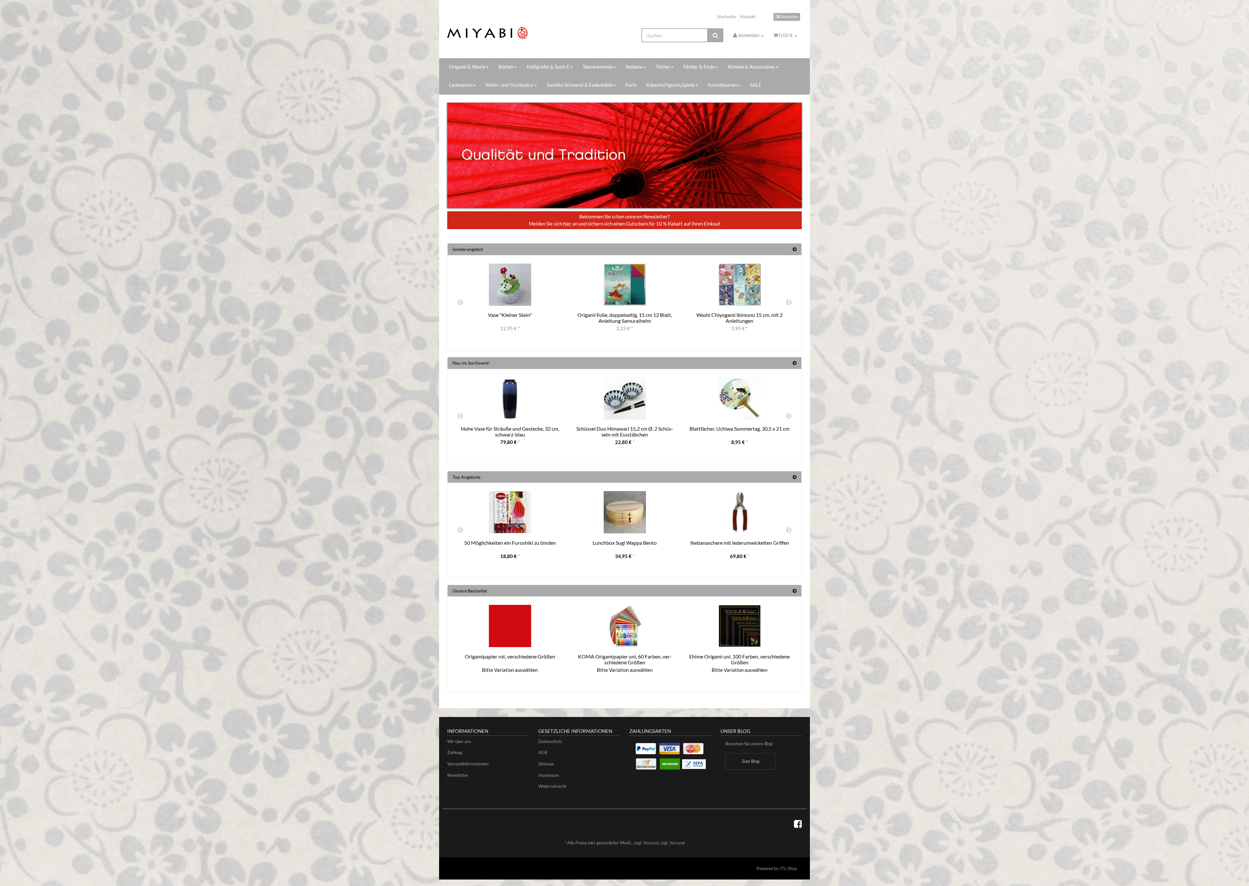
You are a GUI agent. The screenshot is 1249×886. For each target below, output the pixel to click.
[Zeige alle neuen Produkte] (795, 362)
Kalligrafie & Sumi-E (548, 67)
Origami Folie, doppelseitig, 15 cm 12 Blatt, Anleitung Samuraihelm (624, 318)
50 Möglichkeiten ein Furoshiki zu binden (510, 543)
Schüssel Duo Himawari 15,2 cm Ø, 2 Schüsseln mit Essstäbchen (624, 431)
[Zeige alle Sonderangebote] (795, 249)
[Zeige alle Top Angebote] (795, 477)
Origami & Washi (467, 67)
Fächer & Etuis (699, 67)
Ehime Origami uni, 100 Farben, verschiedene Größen (739, 659)
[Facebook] (798, 823)
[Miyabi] (503, 33)
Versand (650, 842)
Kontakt (748, 16)
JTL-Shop (788, 868)
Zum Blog (750, 761)
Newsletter (457, 775)
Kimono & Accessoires (751, 67)
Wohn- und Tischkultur (509, 85)
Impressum (548, 775)
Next (789, 302)
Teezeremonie (597, 67)
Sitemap (546, 763)
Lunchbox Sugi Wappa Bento (625, 543)
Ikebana (634, 67)
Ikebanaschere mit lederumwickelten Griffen (739, 543)
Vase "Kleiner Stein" (510, 315)
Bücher (506, 67)
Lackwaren (460, 85)
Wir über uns (459, 741)
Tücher (663, 67)
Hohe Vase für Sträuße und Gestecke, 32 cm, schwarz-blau (510, 431)
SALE (755, 85)
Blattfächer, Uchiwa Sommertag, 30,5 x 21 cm (739, 428)
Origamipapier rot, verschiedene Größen (510, 656)
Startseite (726, 16)
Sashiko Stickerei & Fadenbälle (579, 85)
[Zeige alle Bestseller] (795, 590)
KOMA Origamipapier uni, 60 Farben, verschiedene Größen (625, 659)
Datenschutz (550, 741)
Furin (631, 85)
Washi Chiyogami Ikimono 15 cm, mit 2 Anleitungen (739, 318)
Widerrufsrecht (552, 786)
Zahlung (454, 752)
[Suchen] (715, 35)
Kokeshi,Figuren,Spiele (670, 85)
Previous (460, 302)
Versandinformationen (468, 763)
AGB (542, 752)
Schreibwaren (722, 85)
